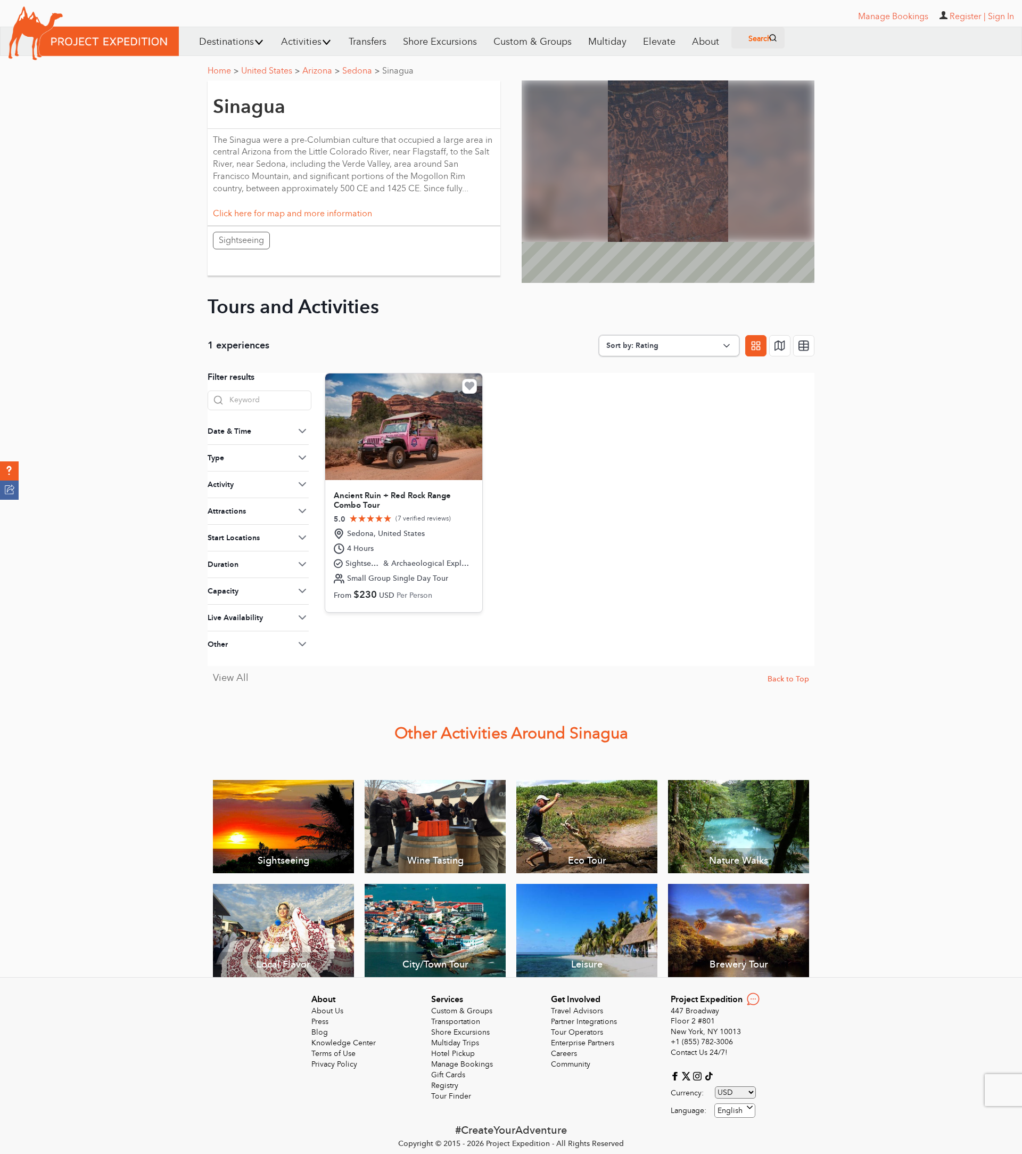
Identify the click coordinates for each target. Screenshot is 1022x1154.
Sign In (1001, 16)
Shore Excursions (440, 41)
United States (270, 71)
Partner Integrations (584, 1022)
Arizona (321, 71)
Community (570, 1064)
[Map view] (779, 345)
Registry (444, 1085)
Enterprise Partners (582, 1043)
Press (319, 1022)
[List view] (803, 345)
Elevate (659, 41)
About (705, 41)
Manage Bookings (462, 1064)
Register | (968, 16)
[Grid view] (756, 345)
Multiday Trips (455, 1043)
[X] (687, 1075)
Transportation (455, 1022)
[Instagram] (698, 1075)
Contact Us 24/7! (699, 1052)
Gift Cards (448, 1075)
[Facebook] (676, 1075)
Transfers (367, 41)
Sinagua (398, 71)
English (730, 1111)
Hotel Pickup (453, 1054)
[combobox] (734, 1110)
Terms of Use (333, 1054)
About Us (327, 1011)
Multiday (607, 41)
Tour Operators (577, 1032)
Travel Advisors (577, 1011)
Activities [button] (301, 41)
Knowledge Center (343, 1043)
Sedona (361, 71)
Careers (564, 1054)
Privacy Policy (334, 1064)
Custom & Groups (532, 41)
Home (223, 71)
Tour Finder (451, 1096)
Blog (319, 1032)
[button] (9, 471)
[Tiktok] (708, 1075)
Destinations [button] (226, 41)
